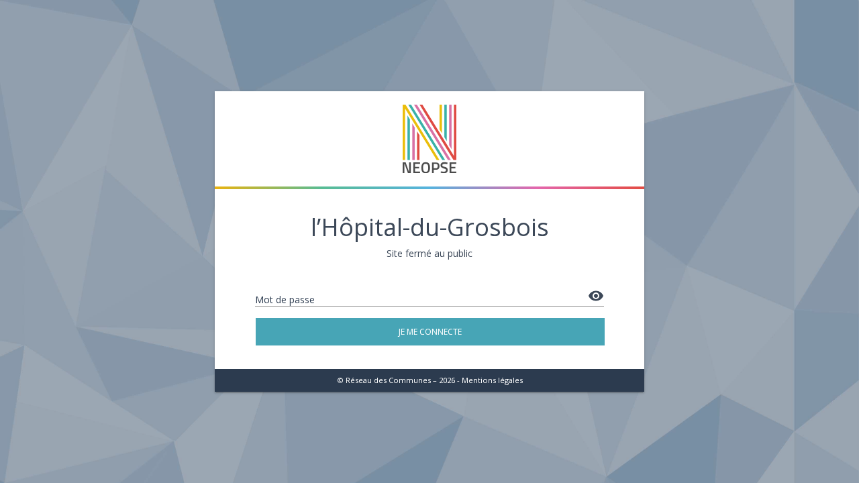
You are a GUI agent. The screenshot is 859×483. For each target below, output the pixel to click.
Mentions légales (492, 380)
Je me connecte (430, 331)
